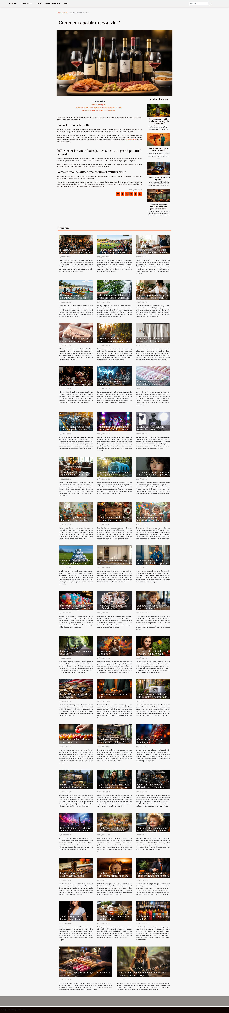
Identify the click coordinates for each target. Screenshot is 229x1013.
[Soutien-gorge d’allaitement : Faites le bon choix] (76, 911)
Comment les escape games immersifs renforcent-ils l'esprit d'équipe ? (113, 384)
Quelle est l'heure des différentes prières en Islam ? (114, 874)
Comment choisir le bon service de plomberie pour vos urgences (153, 563)
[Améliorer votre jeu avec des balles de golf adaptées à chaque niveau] (76, 555)
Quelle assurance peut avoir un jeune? (158, 149)
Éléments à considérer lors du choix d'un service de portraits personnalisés (153, 475)
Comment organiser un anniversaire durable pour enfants (151, 520)
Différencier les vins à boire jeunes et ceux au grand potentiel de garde (98, 107)
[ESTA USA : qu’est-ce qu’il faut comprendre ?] (76, 689)
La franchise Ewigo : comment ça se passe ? (76, 652)
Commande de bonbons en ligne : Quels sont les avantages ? (85, 974)
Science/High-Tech (52, 3)
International (26, 3)
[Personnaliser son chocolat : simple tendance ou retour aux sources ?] (153, 244)
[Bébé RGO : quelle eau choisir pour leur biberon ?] (153, 600)
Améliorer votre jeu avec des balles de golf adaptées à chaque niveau (75, 563)
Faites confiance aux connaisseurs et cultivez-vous (98, 110)
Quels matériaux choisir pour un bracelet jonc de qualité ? (152, 296)
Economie (13, 3)
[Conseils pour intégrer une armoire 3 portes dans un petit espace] (114, 555)
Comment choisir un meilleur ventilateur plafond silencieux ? (159, 207)
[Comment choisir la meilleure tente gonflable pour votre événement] (114, 467)
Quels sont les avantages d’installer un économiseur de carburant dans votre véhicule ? (153, 788)
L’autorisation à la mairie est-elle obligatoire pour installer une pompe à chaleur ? (152, 697)
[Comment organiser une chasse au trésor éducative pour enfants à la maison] (76, 512)
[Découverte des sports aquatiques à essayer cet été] (76, 290)
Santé (38, 3)
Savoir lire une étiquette (98, 105)
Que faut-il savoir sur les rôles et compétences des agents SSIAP (114, 787)
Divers (66, 3)
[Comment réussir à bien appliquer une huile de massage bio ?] (158, 110)
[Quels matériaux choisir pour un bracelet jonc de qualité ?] (153, 290)
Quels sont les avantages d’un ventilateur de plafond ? (114, 741)
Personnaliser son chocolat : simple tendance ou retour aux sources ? (153, 252)
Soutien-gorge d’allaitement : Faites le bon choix (75, 918)
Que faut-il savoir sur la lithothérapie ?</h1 (149, 741)
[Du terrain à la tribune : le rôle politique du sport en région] (114, 244)
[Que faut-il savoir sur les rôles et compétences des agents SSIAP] (114, 779)
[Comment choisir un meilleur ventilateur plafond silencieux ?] (158, 195)
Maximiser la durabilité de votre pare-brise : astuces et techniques (113, 298)
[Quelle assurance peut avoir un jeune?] (158, 139)
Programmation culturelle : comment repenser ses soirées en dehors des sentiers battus (76, 252)
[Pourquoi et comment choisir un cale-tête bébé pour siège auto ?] (153, 822)
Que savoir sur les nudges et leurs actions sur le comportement (75, 742)
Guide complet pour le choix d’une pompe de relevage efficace (75, 429)
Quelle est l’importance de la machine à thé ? (114, 918)
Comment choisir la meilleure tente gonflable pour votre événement (114, 475)
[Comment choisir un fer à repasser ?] (158, 168)
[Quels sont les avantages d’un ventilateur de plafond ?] (114, 734)
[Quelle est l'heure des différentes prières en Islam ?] (114, 868)
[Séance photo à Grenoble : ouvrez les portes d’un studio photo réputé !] (153, 421)
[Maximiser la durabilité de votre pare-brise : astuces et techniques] (114, 290)
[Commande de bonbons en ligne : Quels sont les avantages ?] (85, 961)
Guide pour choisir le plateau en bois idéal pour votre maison (114, 520)
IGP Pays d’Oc (131, 139)
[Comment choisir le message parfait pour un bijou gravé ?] (76, 333)
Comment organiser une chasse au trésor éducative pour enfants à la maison (74, 520)
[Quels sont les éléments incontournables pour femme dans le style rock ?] (143, 961)
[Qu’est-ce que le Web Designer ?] (114, 646)
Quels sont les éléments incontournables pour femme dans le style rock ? (142, 974)
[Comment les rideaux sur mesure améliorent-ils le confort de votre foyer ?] (153, 333)
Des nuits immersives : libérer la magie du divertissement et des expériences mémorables (75, 830)
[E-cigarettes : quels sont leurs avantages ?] (153, 911)
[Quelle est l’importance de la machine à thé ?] (114, 911)
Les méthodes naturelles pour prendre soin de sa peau (153, 652)
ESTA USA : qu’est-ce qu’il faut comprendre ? (76, 695)
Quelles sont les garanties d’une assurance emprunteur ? (153, 874)
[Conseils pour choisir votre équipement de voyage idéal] (76, 467)
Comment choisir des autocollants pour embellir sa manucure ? (152, 384)
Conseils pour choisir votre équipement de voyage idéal (75, 473)
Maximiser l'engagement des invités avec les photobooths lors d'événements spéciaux (114, 429)
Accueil (59, 13)
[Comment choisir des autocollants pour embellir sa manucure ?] (153, 376)
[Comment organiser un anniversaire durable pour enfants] (153, 512)
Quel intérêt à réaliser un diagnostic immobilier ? (112, 829)
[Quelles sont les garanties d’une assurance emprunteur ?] (153, 868)
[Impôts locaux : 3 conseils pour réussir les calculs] (76, 868)
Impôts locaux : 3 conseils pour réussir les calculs (73, 874)
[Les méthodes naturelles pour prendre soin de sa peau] (153, 646)
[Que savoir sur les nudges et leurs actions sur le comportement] (76, 734)
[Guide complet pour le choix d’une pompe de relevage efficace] (76, 421)
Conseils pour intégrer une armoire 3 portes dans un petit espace (115, 563)
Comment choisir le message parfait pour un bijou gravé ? (75, 340)
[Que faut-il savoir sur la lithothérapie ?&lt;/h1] (153, 734)
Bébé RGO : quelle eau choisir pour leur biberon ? (153, 607)
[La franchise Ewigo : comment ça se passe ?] (76, 646)
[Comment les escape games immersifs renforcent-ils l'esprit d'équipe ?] (114, 376)
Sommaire (100, 101)
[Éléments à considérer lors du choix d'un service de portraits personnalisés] (153, 467)
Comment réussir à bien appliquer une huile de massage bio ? (159, 121)
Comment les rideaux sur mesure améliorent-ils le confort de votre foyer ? (150, 341)
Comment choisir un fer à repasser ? (159, 178)
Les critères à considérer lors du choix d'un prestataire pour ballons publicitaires (76, 608)
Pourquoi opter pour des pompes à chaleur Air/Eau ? (75, 786)
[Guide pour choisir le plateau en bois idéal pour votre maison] (114, 512)
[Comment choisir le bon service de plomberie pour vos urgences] (153, 555)
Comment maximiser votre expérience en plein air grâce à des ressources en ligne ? (114, 341)
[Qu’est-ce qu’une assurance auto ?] (114, 689)
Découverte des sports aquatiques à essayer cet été (75, 296)
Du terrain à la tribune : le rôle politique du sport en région (115, 251)
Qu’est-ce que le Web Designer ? (110, 652)
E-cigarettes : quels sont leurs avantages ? (152, 918)
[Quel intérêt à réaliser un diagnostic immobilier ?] (114, 822)
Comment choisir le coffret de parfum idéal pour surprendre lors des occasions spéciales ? (76, 384)
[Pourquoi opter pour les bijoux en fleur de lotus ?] (114, 600)
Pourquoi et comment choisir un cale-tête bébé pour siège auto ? (152, 830)
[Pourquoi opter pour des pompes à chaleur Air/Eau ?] (76, 779)
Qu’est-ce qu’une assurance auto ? (113, 695)
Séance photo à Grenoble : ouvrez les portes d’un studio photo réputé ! (152, 429)
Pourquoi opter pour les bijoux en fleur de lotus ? (115, 607)
